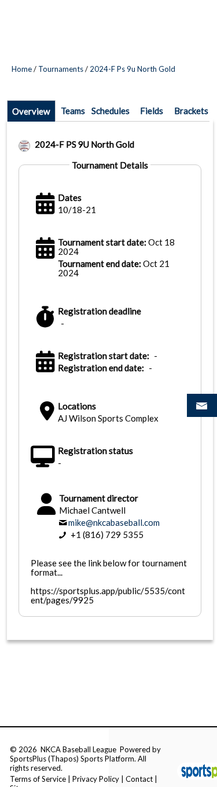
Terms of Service (38, 779)
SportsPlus (28, 758)
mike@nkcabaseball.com (114, 522)
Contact (139, 779)
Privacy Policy (95, 779)
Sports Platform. (108, 758)
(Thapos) (63, 758)
